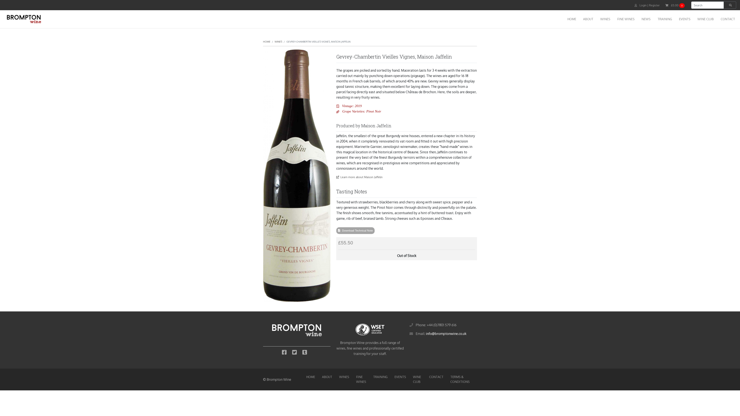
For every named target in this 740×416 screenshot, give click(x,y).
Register (654, 5)
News (646, 19)
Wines (605, 19)
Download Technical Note (357, 230)
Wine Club (705, 19)
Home (571, 19)
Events (684, 19)
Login (643, 5)
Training (665, 19)
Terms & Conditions (460, 379)
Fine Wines (626, 19)
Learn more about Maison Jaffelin (362, 177)
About (588, 19)
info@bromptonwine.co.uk (446, 333)
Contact (728, 19)
